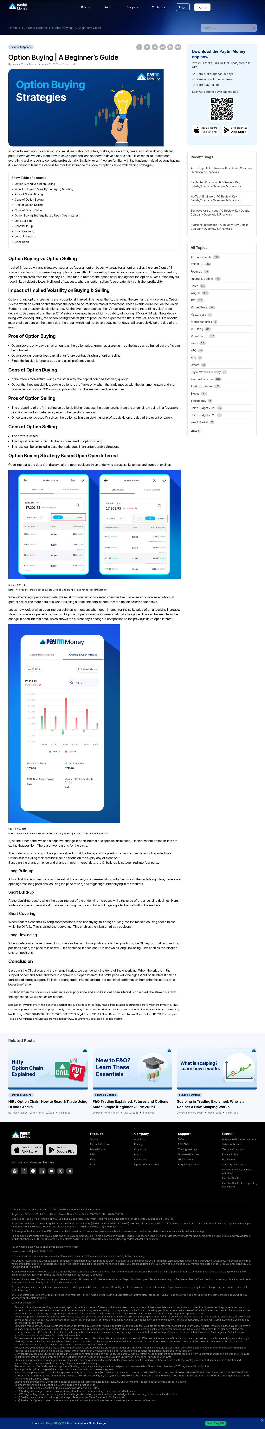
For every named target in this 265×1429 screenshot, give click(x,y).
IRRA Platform (186, 1159)
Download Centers (188, 1154)
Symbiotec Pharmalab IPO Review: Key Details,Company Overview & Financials (216, 184)
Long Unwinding (25, 236)
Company (132, 7)
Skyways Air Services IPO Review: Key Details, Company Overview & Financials (220, 212)
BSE (35, 1251)
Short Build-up (24, 226)
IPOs (93, 1159)
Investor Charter (231, 1178)
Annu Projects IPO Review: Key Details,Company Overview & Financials (221, 170)
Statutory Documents (234, 1164)
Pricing (109, 7)
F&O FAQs (184, 1144)
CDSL (50, 1251)
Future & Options (99, 1144)
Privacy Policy (230, 1154)
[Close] (262, 1420)
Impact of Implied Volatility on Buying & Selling (44, 189)
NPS (92, 1164)
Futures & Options (34, 28)
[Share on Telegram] (170, 47)
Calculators (140, 1159)
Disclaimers (229, 1159)
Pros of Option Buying (29, 194)
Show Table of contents (29, 178)
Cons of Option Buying (29, 199)
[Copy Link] (178, 47)
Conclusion (22, 241)
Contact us (158, 7)
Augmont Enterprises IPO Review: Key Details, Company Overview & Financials (220, 226)
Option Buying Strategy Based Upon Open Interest (47, 215)
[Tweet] (147, 47)
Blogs (137, 1154)
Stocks (94, 1139)
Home (12, 28)
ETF (92, 1154)
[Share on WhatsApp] (162, 47)
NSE (29, 1251)
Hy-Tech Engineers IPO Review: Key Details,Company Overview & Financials (216, 198)
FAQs (181, 1139)
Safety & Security (232, 1144)
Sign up (202, 7)
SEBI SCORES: (127, 1235)
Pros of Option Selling (29, 204)
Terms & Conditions (233, 1149)
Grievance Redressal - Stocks (239, 1139)
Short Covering (24, 231)
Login (182, 7)
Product (86, 7)
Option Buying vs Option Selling (35, 183)
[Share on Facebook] (139, 47)
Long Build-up (24, 220)
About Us (139, 1139)
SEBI (42, 1251)
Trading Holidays (187, 1149)
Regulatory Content (189, 1164)
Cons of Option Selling (29, 210)
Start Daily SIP (215, 1423)
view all (196, 430)
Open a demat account (147, 1164)
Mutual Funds (97, 1149)
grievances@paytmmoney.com (60, 1246)
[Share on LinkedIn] (155, 47)
